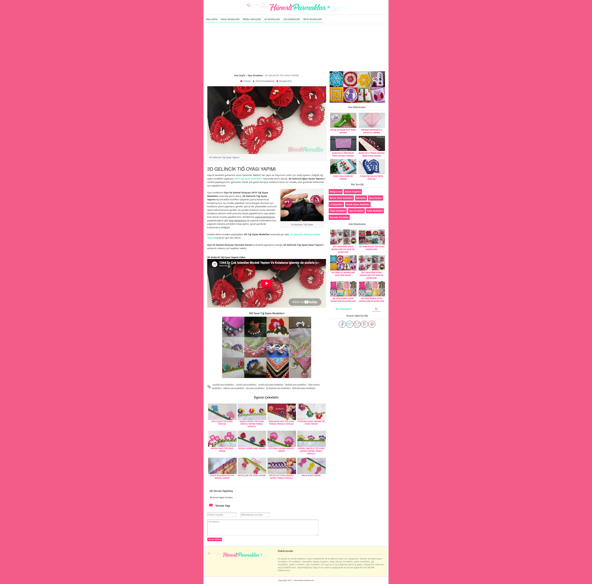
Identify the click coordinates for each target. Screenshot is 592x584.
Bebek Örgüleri (353, 191)
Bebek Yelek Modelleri (341, 197)
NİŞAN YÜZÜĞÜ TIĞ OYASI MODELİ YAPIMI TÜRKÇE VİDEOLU (252, 424)
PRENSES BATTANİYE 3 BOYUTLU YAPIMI (371, 131)
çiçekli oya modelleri (246, 384)
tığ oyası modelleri (255, 388)
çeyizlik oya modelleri (223, 384)
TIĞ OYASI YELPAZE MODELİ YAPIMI (281, 449)
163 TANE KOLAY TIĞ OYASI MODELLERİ (371, 248)
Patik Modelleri (375, 210)
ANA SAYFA (211, 19)
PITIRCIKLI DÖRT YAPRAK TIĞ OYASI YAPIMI (311, 422)
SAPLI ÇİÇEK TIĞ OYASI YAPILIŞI (222, 422)
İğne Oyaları (375, 197)
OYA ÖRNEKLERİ (291, 19)
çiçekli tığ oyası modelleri (271, 384)
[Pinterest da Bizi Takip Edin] (364, 324)
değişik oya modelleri (295, 384)
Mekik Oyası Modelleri (358, 204)
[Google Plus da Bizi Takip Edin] (371, 324)
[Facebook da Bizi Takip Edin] (342, 324)
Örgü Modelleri (338, 210)
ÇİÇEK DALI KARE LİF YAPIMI (343, 177)
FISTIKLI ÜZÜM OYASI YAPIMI (251, 448)
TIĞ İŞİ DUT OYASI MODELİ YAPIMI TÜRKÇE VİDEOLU (281, 476)
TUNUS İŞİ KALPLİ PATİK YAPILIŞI (371, 177)
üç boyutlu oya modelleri (278, 388)
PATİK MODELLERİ (312, 19)
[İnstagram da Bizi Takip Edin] (357, 324)
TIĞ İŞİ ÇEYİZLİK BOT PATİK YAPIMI (343, 131)
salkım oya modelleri (233, 388)
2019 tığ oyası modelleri (248, 178)
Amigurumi (335, 191)
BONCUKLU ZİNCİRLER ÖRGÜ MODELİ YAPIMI (343, 154)
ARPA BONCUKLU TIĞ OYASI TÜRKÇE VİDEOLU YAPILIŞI (281, 422)
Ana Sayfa (239, 75)
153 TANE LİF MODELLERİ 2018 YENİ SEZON (343, 274)
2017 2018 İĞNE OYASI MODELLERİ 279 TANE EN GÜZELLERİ (343, 249)
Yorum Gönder (214, 539)
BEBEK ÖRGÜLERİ (252, 19)
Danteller (361, 197)
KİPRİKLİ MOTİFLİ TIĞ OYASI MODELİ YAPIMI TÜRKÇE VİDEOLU (311, 451)
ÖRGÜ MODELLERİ (230, 19)
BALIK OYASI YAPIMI (311, 475)
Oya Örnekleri (255, 75)
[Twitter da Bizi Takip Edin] (349, 324)
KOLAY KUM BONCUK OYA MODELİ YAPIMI (222, 476)
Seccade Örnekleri (339, 217)
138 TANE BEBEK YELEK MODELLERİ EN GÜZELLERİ (343, 299)
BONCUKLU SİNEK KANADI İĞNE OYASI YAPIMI (371, 154)
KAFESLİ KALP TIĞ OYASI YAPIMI (222, 449)
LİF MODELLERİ (272, 19)
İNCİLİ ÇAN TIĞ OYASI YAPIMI (252, 475)
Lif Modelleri (336, 204)
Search (376, 309)
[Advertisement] (296, 47)
